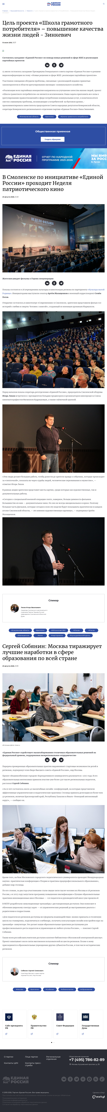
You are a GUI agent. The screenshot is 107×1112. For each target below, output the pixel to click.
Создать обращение (53, 139)
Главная (5, 11)
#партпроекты (57, 635)
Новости (30, 11)
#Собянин (50, 989)
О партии (8, 1057)
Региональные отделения (53, 1058)
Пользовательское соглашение (14, 1098)
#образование (86, 989)
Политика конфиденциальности (14, 1100)
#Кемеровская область (29, 117)
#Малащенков (23, 635)
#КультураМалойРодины (80, 635)
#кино (40, 635)
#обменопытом (67, 989)
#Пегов (92, 630)
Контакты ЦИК (11, 1063)
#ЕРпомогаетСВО (58, 630)
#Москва (19, 989)
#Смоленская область (20, 630)
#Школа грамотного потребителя (74, 117)
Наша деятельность (17, 11)
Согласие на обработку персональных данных (20, 1104)
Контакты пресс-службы (33, 1064)
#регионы (49, 117)
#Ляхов (76, 630)
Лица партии (31, 1057)
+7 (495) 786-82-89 (87, 1060)
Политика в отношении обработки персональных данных (24, 1102)
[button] (51, 1042)
